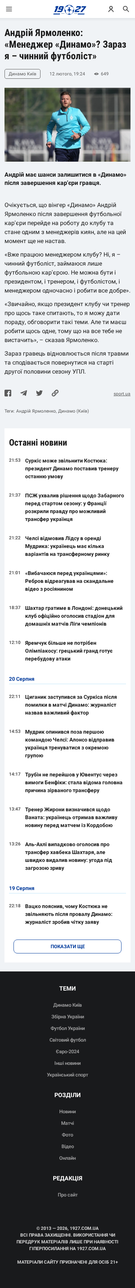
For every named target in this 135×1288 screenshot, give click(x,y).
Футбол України (68, 1028)
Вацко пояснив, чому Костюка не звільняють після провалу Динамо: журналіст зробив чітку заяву (68, 914)
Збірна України (67, 1016)
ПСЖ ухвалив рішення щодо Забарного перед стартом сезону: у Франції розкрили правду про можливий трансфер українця (74, 507)
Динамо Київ (67, 1005)
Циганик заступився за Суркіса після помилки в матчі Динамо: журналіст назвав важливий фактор (71, 705)
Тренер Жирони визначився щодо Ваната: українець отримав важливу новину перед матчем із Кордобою (71, 817)
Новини (67, 1111)
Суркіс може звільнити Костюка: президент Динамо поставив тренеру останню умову (71, 468)
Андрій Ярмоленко (36, 411)
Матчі (67, 1123)
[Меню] (16, 9)
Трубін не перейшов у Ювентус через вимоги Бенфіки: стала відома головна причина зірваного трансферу (74, 782)
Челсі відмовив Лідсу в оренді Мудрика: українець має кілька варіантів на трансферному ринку (67, 546)
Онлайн (67, 1158)
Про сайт (68, 1195)
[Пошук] (126, 9)
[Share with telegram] (23, 394)
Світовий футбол (68, 1040)
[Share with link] (55, 394)
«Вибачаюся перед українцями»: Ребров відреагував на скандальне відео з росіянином (69, 581)
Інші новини (67, 1063)
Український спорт (67, 1075)
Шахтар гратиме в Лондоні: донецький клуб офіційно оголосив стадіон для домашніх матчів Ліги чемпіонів (74, 616)
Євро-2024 (67, 1051)
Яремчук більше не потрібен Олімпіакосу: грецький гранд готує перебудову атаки (68, 651)
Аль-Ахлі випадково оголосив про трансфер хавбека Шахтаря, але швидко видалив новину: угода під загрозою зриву (68, 856)
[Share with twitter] (39, 394)
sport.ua (122, 393)
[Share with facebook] (7, 394)
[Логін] (111, 9)
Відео (68, 1146)
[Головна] (67, 9)
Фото (67, 1135)
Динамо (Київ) (73, 411)
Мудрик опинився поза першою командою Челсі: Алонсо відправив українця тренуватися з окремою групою (69, 743)
